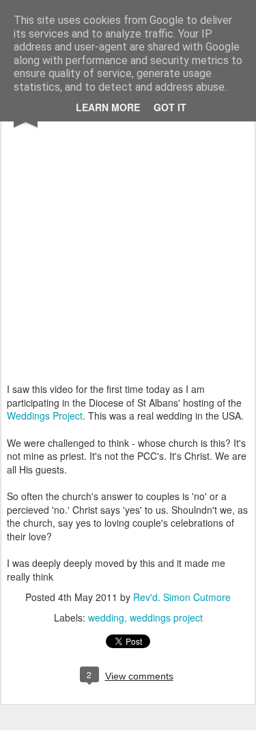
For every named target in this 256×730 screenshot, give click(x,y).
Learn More (108, 107)
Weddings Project (45, 415)
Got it (170, 107)
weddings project (166, 617)
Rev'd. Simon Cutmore (182, 597)
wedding (106, 617)
